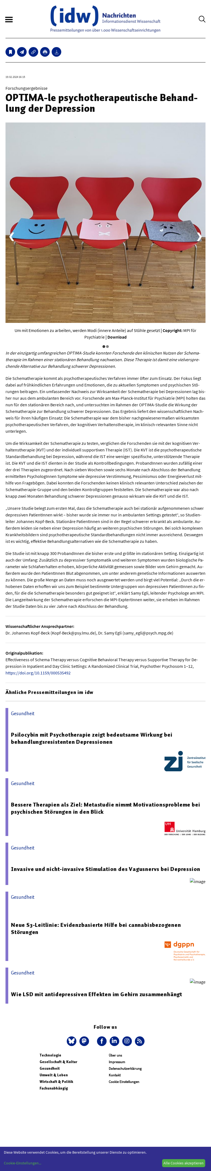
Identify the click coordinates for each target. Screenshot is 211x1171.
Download (117, 337)
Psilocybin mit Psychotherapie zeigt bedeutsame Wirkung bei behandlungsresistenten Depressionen (91, 738)
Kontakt (115, 1075)
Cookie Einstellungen (124, 1081)
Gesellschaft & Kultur (58, 1061)
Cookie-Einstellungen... (22, 1163)
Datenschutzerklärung (125, 1068)
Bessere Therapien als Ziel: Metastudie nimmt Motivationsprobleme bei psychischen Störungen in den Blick (105, 808)
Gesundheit (50, 1068)
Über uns (115, 1055)
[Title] (33, 52)
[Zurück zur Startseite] (105, 19)
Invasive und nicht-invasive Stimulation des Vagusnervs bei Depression (105, 869)
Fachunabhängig (54, 1088)
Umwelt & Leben (54, 1075)
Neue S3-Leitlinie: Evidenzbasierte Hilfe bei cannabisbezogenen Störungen (96, 928)
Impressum (117, 1062)
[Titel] (10, 52)
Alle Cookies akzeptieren (183, 1163)
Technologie (50, 1055)
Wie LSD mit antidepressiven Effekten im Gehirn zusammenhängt (96, 994)
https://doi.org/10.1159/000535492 (38, 673)
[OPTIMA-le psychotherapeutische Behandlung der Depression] (22, 52)
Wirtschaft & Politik (56, 1081)
